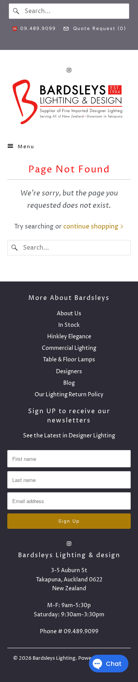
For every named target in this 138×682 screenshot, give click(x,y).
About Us (69, 313)
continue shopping (91, 226)
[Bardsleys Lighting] (69, 104)
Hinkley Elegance (69, 336)
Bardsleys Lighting (54, 658)
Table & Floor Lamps (69, 359)
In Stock (69, 325)
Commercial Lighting (69, 348)
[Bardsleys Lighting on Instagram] (69, 70)
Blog (69, 383)
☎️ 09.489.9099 (34, 28)
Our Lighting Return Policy (69, 394)
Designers (69, 371)
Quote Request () (98, 28)
